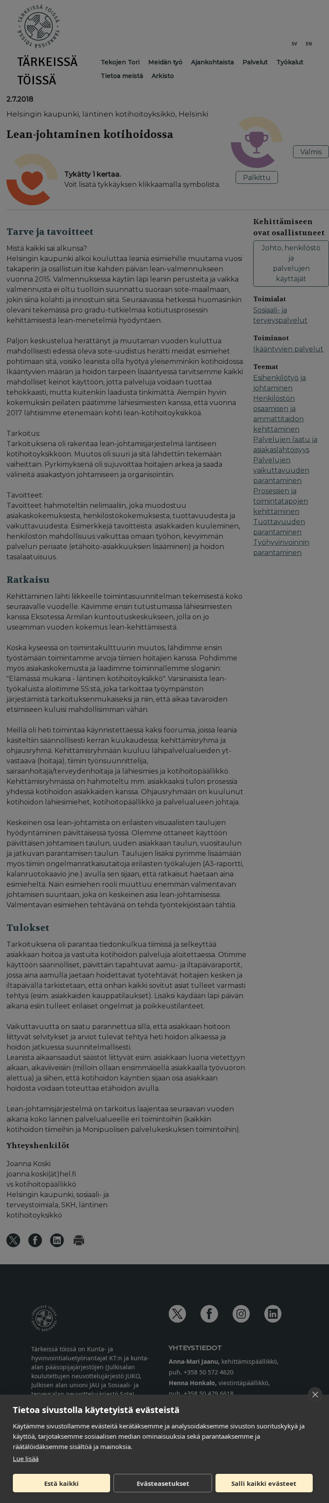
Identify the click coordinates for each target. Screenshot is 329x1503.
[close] (315, 1394)
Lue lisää (26, 1458)
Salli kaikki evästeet (263, 1483)
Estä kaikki (61, 1483)
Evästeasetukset (163, 1483)
